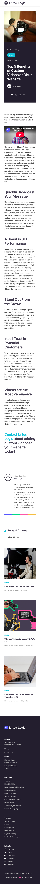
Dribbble (9, 864)
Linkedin (8, 861)
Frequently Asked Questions (14, 787)
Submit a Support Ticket (12, 796)
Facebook (9, 849)
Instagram (9, 855)
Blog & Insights (9, 784)
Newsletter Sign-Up (11, 809)
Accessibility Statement (12, 806)
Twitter (8, 852)
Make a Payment (10, 793)
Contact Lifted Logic (15, 436)
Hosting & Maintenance (12, 837)
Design (6, 824)
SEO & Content (9, 821)
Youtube (9, 858)
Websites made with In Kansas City (18, 877)
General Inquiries (10, 790)
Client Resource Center (12, 799)
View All (12, 537)
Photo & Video (9, 831)
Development (9, 827)
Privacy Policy (9, 803)
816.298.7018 (8, 752)
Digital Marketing (10, 834)
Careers (7, 781)
